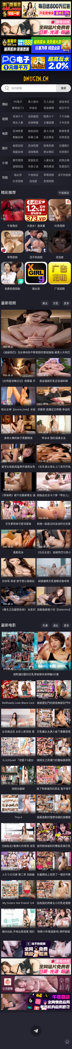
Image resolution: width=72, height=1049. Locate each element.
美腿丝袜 (18, 151)
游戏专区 (64, 101)
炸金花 (33, 108)
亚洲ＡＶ (18, 116)
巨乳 (55, 303)
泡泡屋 (33, 181)
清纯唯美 (33, 151)
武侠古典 (64, 160)
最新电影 (8, 625)
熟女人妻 (18, 122)
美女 (45, 303)
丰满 (45, 625)
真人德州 (33, 101)
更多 (66, 303)
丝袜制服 (33, 122)
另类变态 (64, 137)
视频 (5, 119)
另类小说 (33, 166)
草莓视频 (49, 175)
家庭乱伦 (33, 160)
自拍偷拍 (33, 116)
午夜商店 (33, 175)
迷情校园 (18, 166)
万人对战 (49, 101)
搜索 (63, 88)
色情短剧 (49, 181)
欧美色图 (49, 145)
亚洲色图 (33, 145)
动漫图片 (64, 145)
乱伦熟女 (49, 137)
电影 (5, 134)
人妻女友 (49, 160)
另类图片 (64, 151)
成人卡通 (49, 131)
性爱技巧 (64, 166)
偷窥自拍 (18, 145)
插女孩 (18, 175)
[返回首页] (67, 1041)
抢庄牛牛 (64, 108)
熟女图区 (49, 151)
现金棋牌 (49, 108)
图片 (5, 148)
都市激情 (18, 160)
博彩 (5, 104)
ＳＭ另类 (64, 122)
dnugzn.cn (36, 79)
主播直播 (49, 122)
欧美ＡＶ (49, 116)
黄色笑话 (49, 166)
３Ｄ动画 (64, 116)
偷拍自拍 (33, 131)
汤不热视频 (64, 175)
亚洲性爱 (18, 131)
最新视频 (8, 303)
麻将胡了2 (18, 108)
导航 (5, 177)
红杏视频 (18, 181)
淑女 (55, 625)
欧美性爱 (64, 131)
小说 (5, 163)
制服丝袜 (18, 137)
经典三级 (33, 137)
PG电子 (18, 101)
